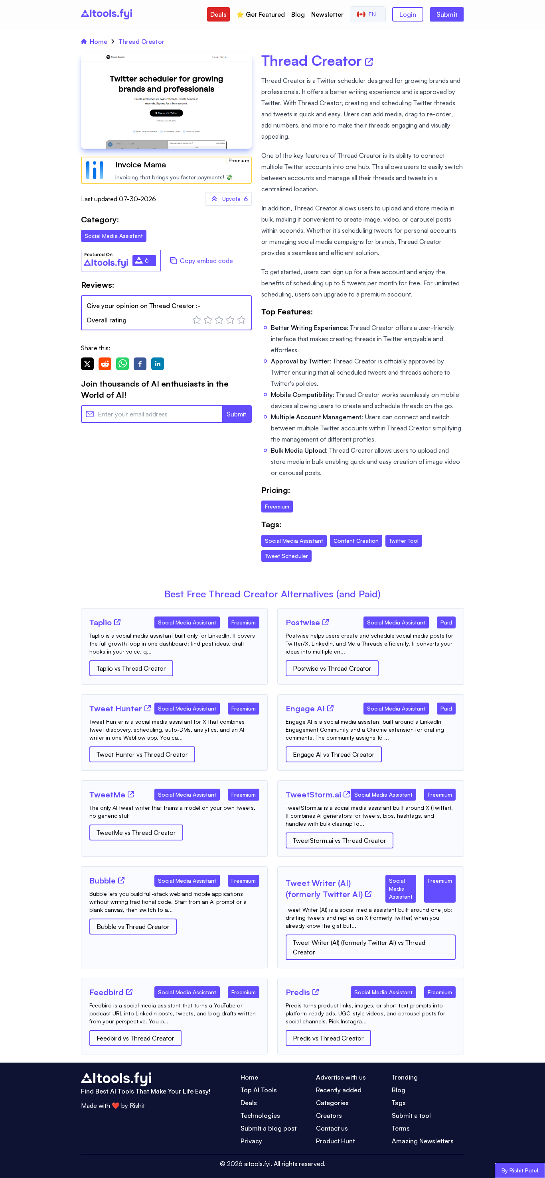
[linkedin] (157, 363)
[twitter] (87, 363)
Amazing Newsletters (423, 1141)
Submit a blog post (268, 1128)
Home (98, 41)
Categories (332, 1103)
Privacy (251, 1141)
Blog (298, 14)
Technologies (260, 1115)
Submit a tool (411, 1115)
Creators (329, 1115)
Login (407, 14)
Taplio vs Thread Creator (131, 668)
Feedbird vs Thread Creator (135, 1038)
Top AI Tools (259, 1090)
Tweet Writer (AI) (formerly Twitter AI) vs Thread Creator (359, 947)
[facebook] (140, 363)
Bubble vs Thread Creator (133, 927)
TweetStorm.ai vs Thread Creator (339, 840)
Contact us (332, 1128)
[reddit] (105, 363)
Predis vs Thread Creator (328, 1038)
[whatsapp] (122, 363)
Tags (399, 1103)
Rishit (137, 1105)
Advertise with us (341, 1077)
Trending (405, 1077)
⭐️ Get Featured (260, 14)
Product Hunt (335, 1141)
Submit (446, 14)
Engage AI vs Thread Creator (334, 754)
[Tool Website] (117, 622)
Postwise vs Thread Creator (332, 668)
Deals (218, 14)
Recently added (338, 1090)
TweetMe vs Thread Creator (136, 832)
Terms (401, 1128)
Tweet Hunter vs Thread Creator (142, 754)
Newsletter (327, 14)
